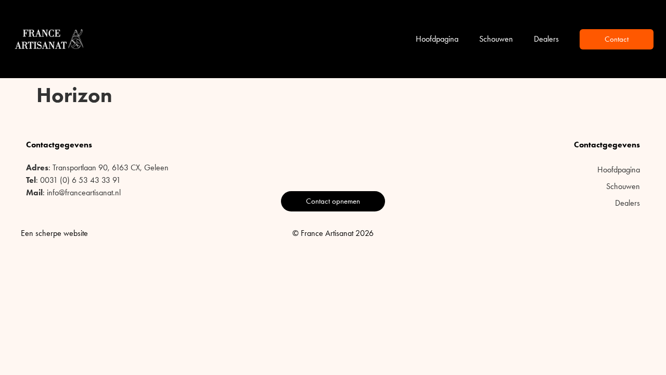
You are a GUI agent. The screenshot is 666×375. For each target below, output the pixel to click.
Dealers (546, 39)
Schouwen (496, 39)
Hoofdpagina (437, 39)
